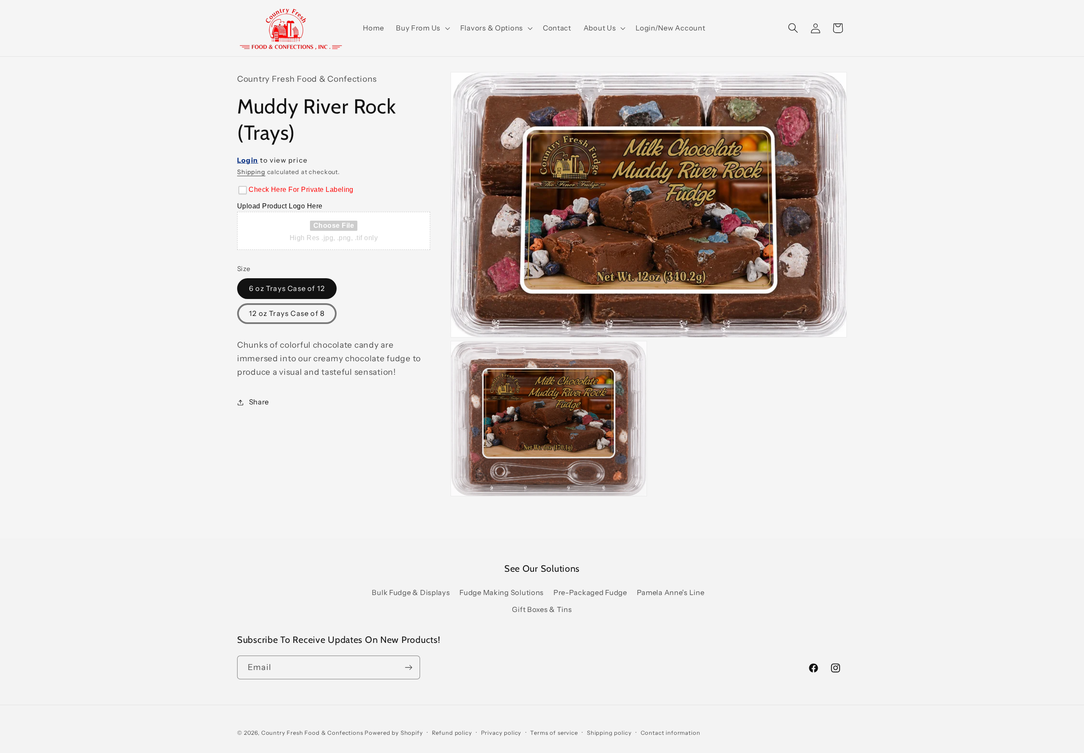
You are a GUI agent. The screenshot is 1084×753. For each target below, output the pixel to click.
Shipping (251, 172)
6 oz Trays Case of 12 (287, 288)
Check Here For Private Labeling (301, 189)
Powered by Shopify (394, 732)
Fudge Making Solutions (501, 592)
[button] (422, 28)
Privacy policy (501, 732)
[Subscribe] (408, 667)
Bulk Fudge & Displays (411, 592)
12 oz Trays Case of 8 (287, 313)
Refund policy (452, 732)
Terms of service (554, 732)
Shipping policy (609, 732)
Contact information (670, 732)
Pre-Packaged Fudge (590, 592)
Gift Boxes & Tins (542, 609)
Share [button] (259, 402)
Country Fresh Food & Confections (312, 732)
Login (247, 160)
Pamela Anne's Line (671, 592)
